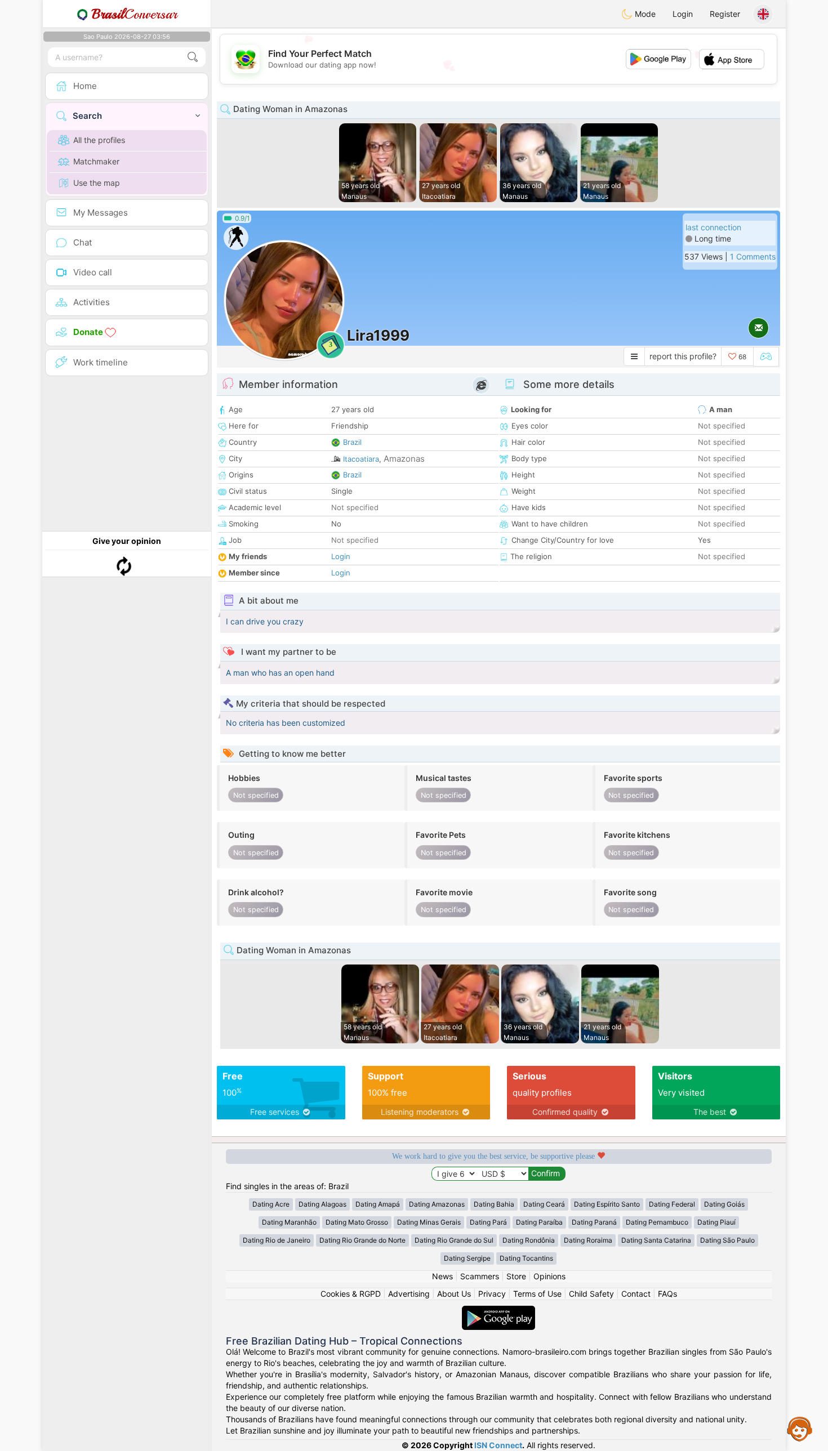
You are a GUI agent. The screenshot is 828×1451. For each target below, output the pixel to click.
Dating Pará (488, 1222)
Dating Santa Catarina (656, 1240)
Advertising (409, 1293)
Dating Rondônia (528, 1240)
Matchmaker (96, 161)
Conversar (134, 14)
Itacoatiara (361, 458)
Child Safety (591, 1293)
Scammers (479, 1276)
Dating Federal (672, 1204)
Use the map (96, 182)
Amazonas (404, 458)
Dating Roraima (588, 1240)
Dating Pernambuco (657, 1222)
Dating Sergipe (467, 1258)
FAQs (667, 1293)
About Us (454, 1293)
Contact (636, 1293)
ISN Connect (498, 1445)
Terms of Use (537, 1293)
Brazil (352, 442)
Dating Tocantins (526, 1258)
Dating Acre (271, 1204)
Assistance (799, 1428)
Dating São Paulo (727, 1240)
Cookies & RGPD (350, 1293)
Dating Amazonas (437, 1204)
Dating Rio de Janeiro (276, 1240)
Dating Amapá (377, 1204)
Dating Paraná (594, 1222)
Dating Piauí (716, 1222)
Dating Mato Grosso (357, 1222)
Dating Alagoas (322, 1204)
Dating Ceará (544, 1204)
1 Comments (753, 256)
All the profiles (99, 140)
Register (725, 14)
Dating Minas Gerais (429, 1222)
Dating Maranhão (289, 1222)
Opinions (549, 1276)
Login (683, 14)
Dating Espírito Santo (607, 1204)
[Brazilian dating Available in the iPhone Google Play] (498, 1311)
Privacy (492, 1293)
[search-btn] (193, 57)
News (442, 1276)
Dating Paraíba (539, 1222)
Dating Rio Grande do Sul (454, 1240)
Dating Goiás (724, 1204)
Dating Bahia (494, 1204)
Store (516, 1276)
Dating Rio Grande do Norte (362, 1240)
